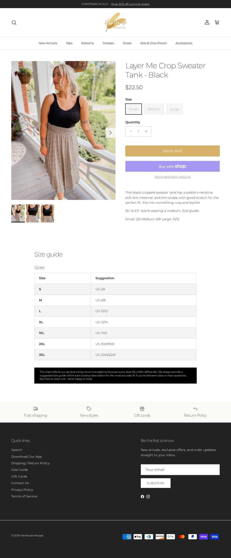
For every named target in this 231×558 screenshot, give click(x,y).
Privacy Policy (22, 490)
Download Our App (26, 457)
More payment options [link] (173, 177)
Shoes (127, 43)
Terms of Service (24, 496)
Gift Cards (19, 476)
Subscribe (156, 483)
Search (16, 450)
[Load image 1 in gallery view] (63, 130)
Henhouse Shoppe (32, 535)
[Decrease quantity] (130, 131)
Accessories (184, 43)
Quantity (132, 122)
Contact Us (20, 483)
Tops (69, 43)
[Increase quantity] (147, 131)
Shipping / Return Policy (30, 463)
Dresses (108, 43)
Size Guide (19, 470)
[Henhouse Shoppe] (115, 22)
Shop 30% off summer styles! (130, 4)
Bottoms (87, 43)
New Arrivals (48, 43)
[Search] (14, 22)
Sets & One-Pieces (153, 43)
